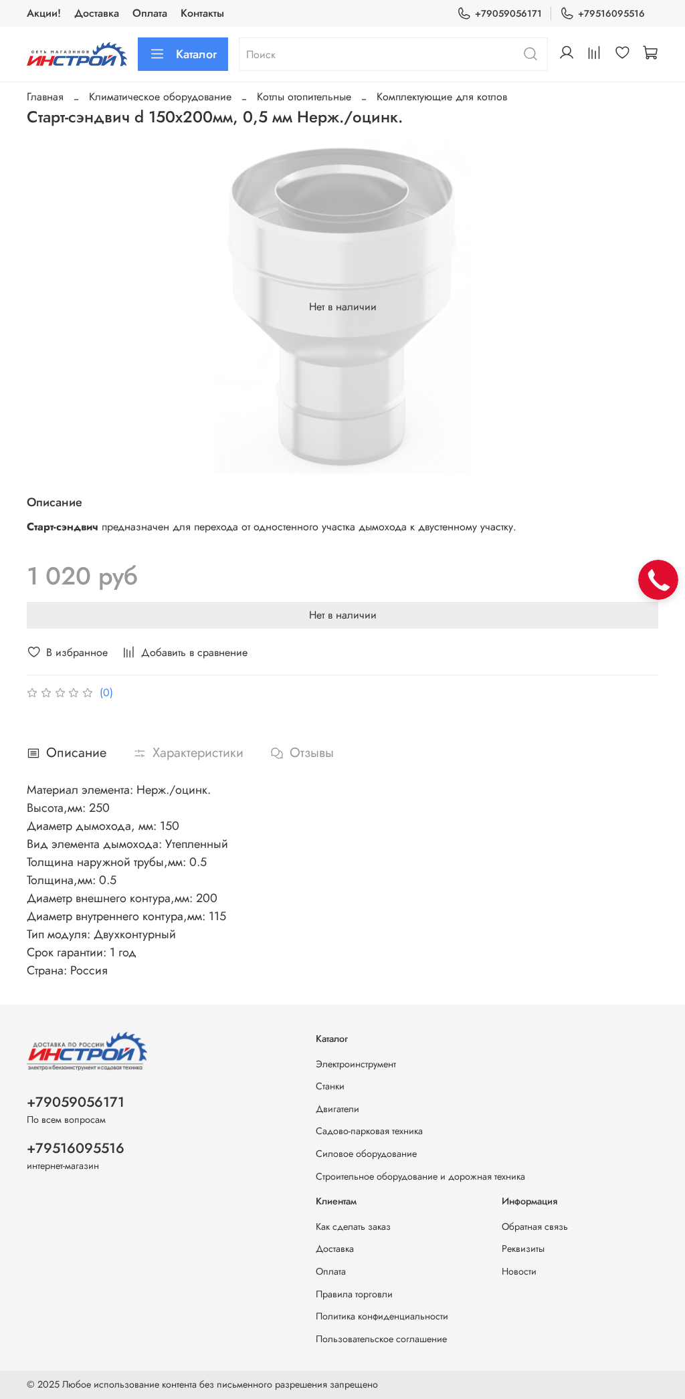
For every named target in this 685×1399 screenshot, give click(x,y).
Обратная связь (535, 1226)
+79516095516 (611, 13)
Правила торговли (354, 1294)
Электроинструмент (356, 1064)
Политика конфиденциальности (382, 1316)
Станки (330, 1086)
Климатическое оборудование (160, 96)
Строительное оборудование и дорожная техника (420, 1176)
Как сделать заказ (353, 1226)
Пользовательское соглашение (381, 1339)
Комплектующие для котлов (442, 96)
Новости (519, 1271)
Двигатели (337, 1108)
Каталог (196, 54)
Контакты (202, 13)
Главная (45, 96)
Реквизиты (523, 1248)
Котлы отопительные (304, 96)
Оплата (149, 13)
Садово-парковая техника (369, 1131)
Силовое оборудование (366, 1153)
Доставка (96, 13)
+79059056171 (508, 13)
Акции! (44, 13)
